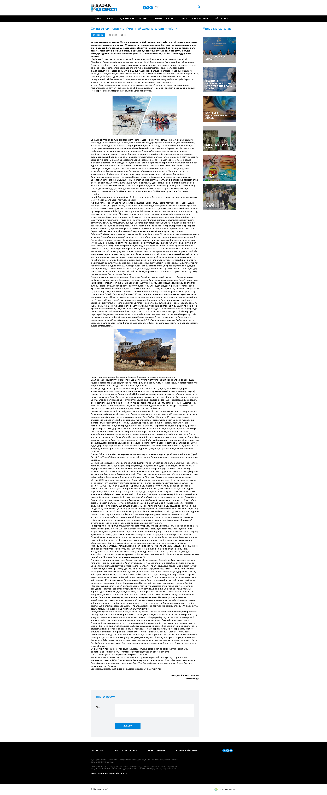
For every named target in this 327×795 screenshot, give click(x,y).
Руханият (144, 18)
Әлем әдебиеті (201, 18)
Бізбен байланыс (187, 750)
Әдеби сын (127, 18)
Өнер (158, 18)
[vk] (151, 7)
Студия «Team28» (228, 789)
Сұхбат (170, 18)
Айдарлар (221, 18)
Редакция (97, 750)
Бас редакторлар (126, 750)
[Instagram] (148, 7)
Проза (97, 18)
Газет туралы (156, 750)
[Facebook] (144, 7)
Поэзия (110, 18)
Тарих (183, 18)
